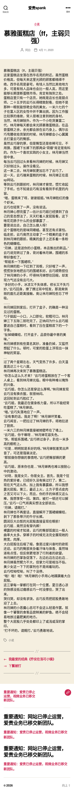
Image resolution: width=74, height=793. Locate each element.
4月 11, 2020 (46, 50)
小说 (37, 24)
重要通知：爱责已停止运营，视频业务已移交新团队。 (19, 696)
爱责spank (37, 8)
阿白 (28, 50)
